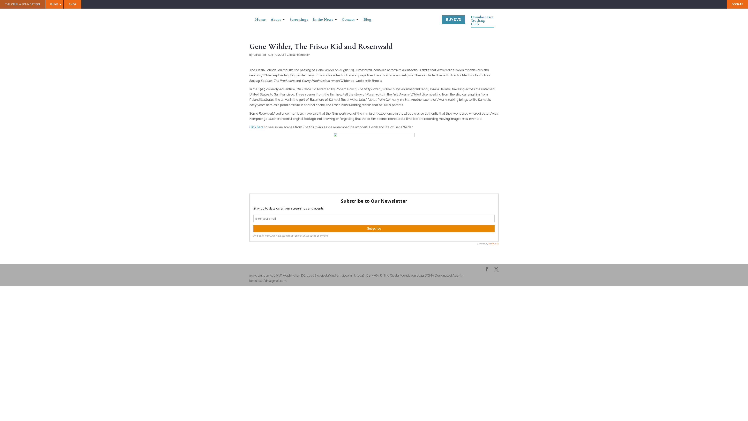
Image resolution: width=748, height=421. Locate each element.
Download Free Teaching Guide (482, 20)
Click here (256, 127)
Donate (737, 4)
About (276, 20)
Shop (72, 4)
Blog (367, 20)
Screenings (299, 20)
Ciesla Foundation (298, 54)
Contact (348, 20)
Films (54, 4)
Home (260, 20)
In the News (323, 20)
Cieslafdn (259, 54)
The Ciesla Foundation (22, 4)
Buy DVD (453, 20)
